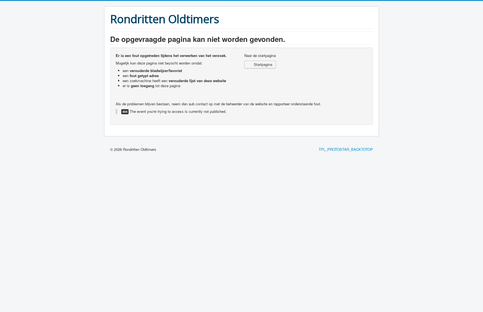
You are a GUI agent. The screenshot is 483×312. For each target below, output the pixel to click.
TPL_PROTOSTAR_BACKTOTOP (346, 149)
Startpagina (262, 64)
